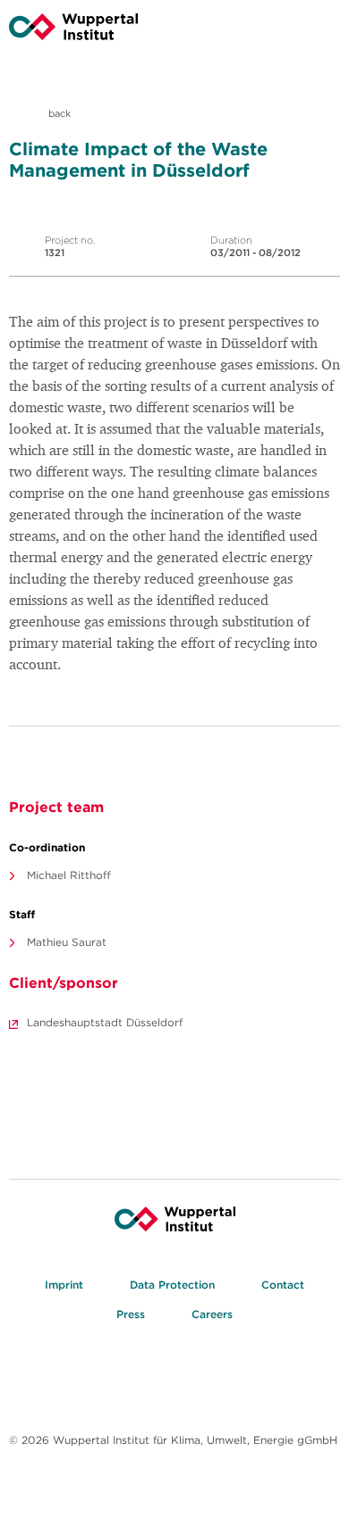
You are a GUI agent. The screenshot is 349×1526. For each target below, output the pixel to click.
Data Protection (172, 1284)
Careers (212, 1314)
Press (130, 1314)
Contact (282, 1284)
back (58, 113)
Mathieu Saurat (66, 942)
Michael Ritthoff (69, 875)
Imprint (64, 1284)
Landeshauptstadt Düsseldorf (105, 1022)
